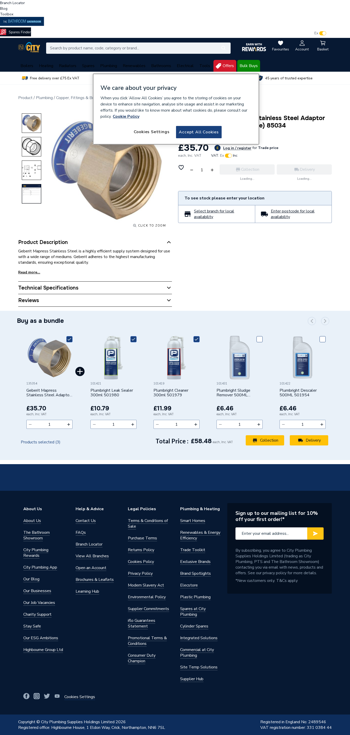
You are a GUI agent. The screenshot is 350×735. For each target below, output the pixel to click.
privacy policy (274, 573)
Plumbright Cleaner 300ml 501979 (170, 393)
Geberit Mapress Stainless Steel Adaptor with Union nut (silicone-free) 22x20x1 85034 (48, 393)
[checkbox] (69, 339)
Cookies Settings (152, 132)
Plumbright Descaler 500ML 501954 (298, 393)
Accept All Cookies (199, 132)
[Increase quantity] (68, 424)
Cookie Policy (126, 116)
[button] (312, 321)
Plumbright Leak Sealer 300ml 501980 (111, 393)
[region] (176, 109)
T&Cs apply (287, 580)
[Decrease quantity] (30, 424)
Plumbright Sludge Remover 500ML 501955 (233, 393)
